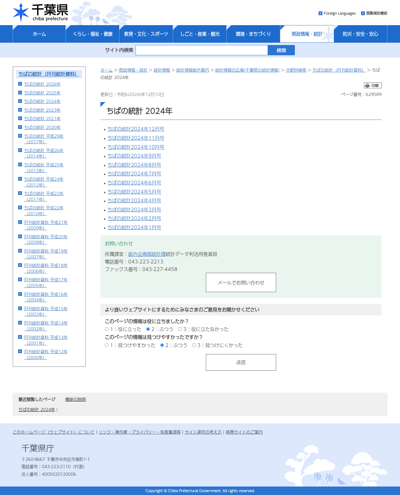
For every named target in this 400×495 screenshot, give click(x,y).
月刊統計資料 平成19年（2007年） (46, 254)
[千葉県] (40, 12)
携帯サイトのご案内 (244, 432)
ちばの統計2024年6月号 (134, 182)
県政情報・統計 (307, 33)
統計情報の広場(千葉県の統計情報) (247, 70)
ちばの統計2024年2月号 (134, 218)
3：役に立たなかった (206, 329)
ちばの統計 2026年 (42, 84)
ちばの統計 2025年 (42, 92)
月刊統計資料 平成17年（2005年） (46, 282)
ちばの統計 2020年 (42, 127)
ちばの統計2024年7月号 (134, 173)
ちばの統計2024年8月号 (134, 164)
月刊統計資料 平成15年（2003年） (46, 311)
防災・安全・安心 (360, 33)
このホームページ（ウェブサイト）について (54, 432)
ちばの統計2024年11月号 (135, 138)
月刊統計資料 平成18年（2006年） (46, 268)
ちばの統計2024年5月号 (134, 191)
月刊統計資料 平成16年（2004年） (46, 297)
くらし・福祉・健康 (92, 33)
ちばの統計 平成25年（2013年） (44, 167)
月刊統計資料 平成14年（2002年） (46, 326)
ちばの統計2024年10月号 (135, 147)
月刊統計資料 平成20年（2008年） (46, 239)
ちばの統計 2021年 (42, 118)
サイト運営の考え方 (203, 432)
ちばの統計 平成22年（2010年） (44, 210)
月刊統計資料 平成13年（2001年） (46, 340)
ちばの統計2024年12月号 (135, 128)
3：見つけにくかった (220, 345)
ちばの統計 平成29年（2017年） (44, 139)
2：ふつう (162, 329)
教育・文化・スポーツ (146, 33)
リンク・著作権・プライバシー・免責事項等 (140, 432)
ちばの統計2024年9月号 (134, 155)
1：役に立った (125, 329)
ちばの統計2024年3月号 (134, 209)
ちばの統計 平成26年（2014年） (44, 153)
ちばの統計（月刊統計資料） (48, 73)
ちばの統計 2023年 (42, 110)
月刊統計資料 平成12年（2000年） (46, 354)
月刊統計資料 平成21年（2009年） (46, 225)
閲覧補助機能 (376, 13)
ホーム (39, 33)
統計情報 (162, 70)
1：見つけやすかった (132, 345)
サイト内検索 (119, 50)
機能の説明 (75, 399)
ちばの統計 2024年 (42, 101)
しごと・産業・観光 (200, 33)
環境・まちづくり (253, 33)
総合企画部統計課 (147, 254)
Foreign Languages (340, 13)
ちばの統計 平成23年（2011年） (44, 196)
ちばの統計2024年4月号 (134, 200)
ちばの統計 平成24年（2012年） (44, 182)
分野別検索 (296, 70)
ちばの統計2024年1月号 (134, 227)
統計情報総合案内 (192, 70)
